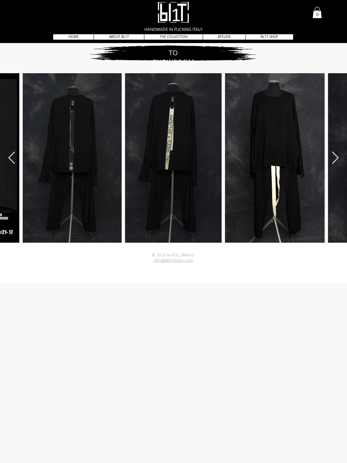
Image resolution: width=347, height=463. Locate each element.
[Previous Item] (12, 158)
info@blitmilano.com (173, 260)
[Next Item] (335, 158)
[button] (317, 12)
